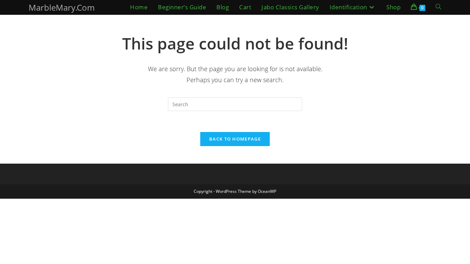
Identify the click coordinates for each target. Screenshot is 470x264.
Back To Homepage (235, 139)
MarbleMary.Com (62, 7)
